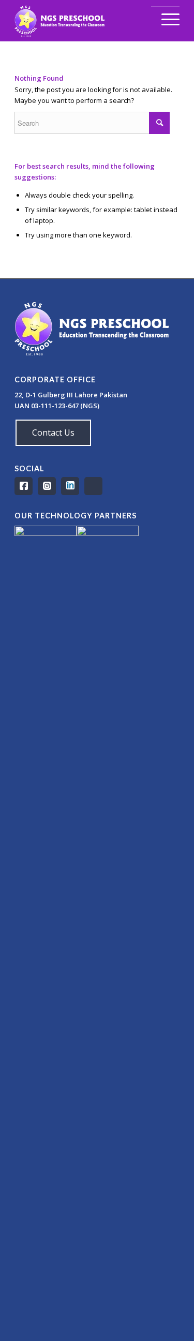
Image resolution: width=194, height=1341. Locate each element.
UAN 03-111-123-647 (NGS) (57, 405)
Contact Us (53, 432)
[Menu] (165, 20)
